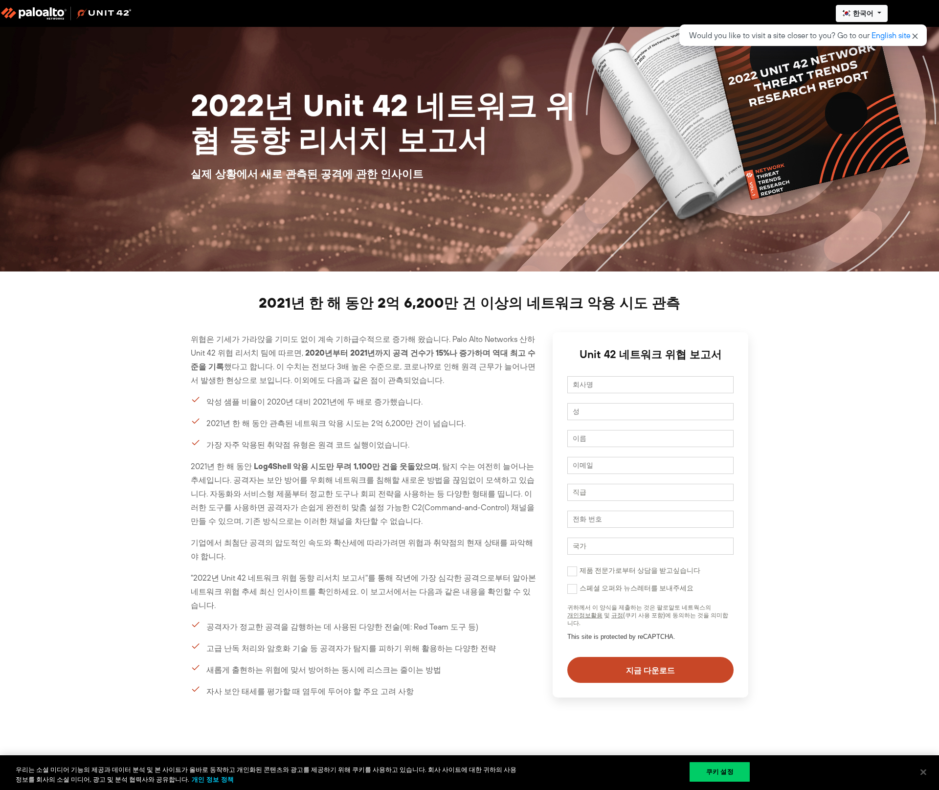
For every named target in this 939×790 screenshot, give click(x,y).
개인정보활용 (585, 615)
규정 (617, 615)
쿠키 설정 (720, 771)
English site (891, 35)
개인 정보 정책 (213, 779)
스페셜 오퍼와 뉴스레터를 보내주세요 (636, 588)
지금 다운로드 (650, 670)
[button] (862, 13)
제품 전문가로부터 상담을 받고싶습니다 (640, 570)
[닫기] (923, 772)
